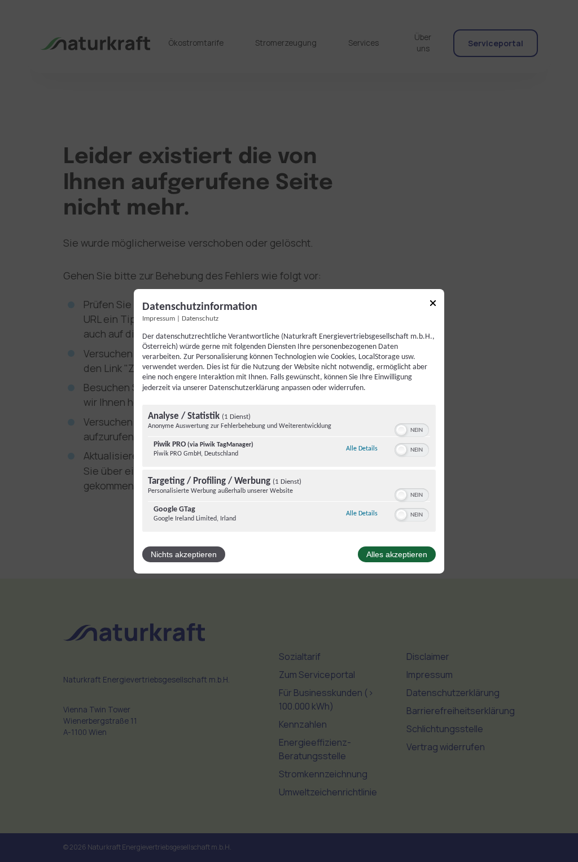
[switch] (411, 429)
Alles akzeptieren (396, 554)
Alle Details (362, 448)
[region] (289, 470)
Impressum (158, 318)
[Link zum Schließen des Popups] (433, 304)
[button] (401, 430)
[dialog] (289, 430)
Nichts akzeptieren (184, 554)
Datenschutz (200, 318)
